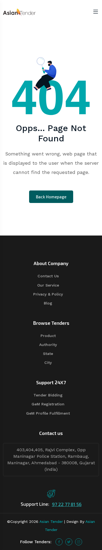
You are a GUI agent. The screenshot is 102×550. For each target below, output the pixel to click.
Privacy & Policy (48, 294)
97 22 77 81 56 (67, 504)
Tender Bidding (48, 395)
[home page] (19, 11)
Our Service (48, 285)
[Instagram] (78, 541)
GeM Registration (48, 404)
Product (48, 335)
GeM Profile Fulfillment (48, 413)
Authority (48, 344)
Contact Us (48, 276)
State (48, 353)
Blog (48, 303)
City (48, 362)
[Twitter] (68, 541)
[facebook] (59, 541)
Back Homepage (51, 196)
